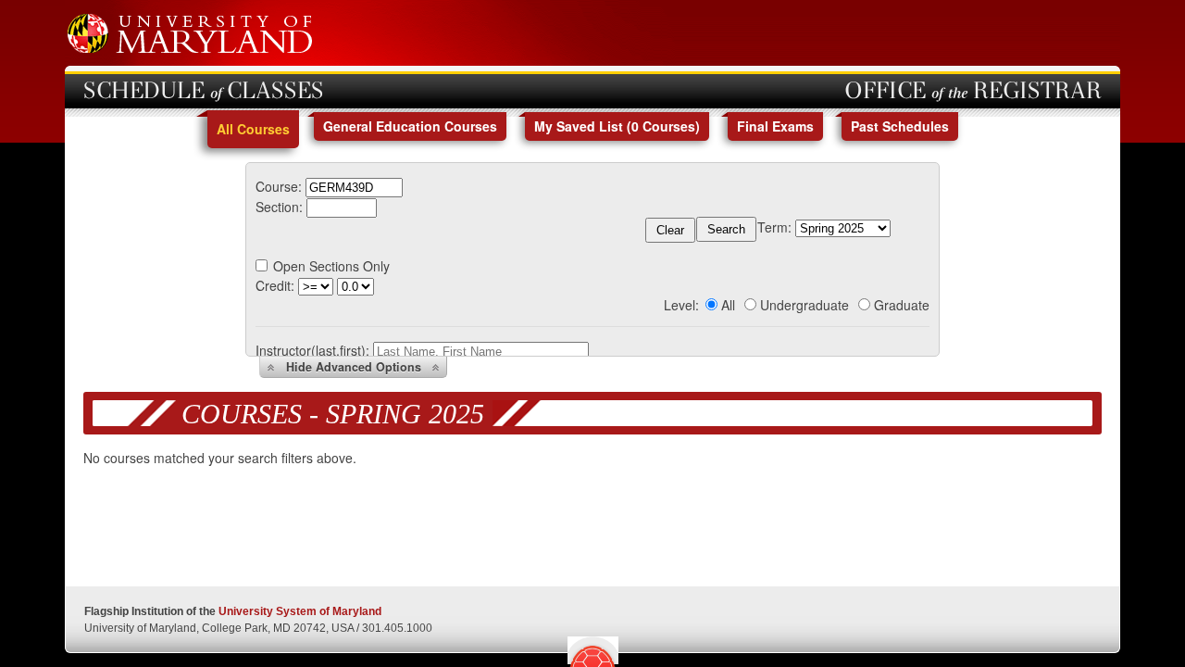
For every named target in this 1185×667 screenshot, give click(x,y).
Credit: (275, 285)
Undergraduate (804, 305)
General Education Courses (410, 126)
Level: (681, 305)
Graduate (901, 305)
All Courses (253, 129)
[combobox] (354, 186)
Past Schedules (900, 126)
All (728, 305)
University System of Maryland (299, 611)
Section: (279, 206)
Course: (279, 186)
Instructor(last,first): (312, 350)
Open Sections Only (331, 266)
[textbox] (354, 187)
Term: (774, 227)
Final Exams (775, 126)
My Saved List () (617, 126)
